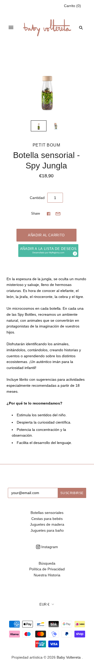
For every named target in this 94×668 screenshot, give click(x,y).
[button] (48, 250)
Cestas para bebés (47, 519)
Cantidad (37, 198)
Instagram (49, 547)
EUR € (44, 604)
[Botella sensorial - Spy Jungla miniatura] (38, 125)
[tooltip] (74, 253)
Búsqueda (47, 563)
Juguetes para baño (47, 530)
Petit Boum (46, 145)
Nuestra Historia (47, 575)
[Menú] (11, 27)
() (72, 6)
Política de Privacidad (47, 569)
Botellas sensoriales (47, 513)
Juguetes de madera (47, 524)
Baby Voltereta (69, 657)
